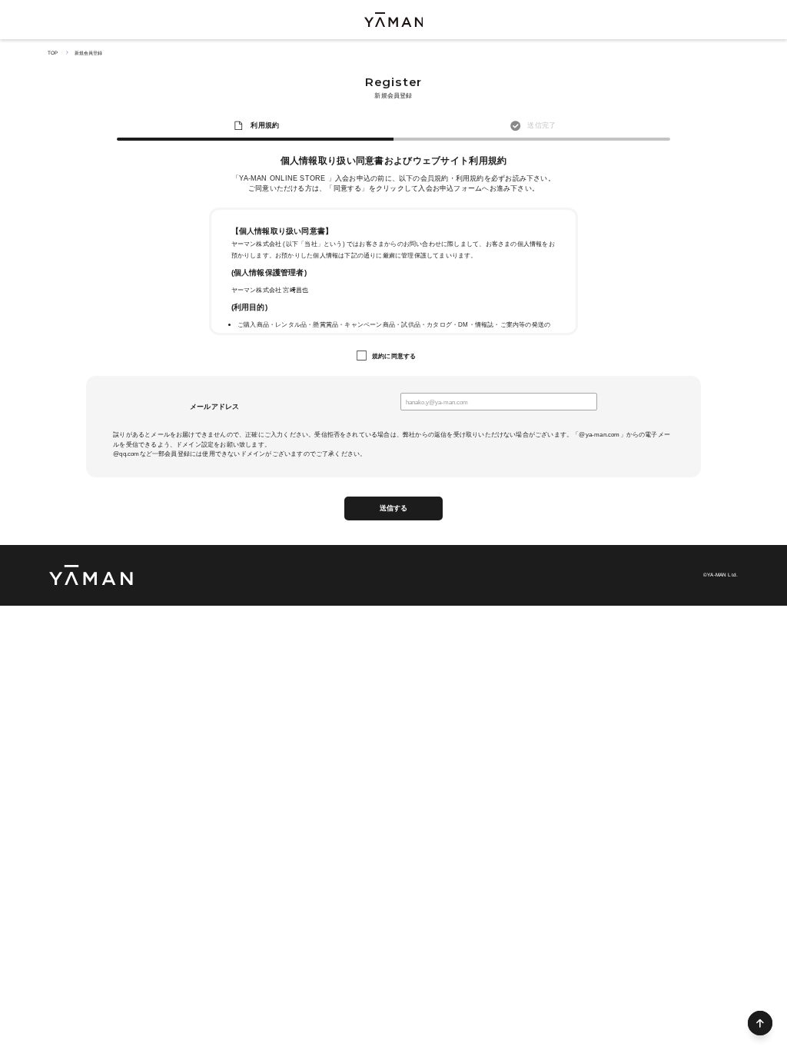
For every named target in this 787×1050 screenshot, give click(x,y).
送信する (394, 508)
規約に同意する (394, 356)
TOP (53, 52)
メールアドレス (215, 406)
